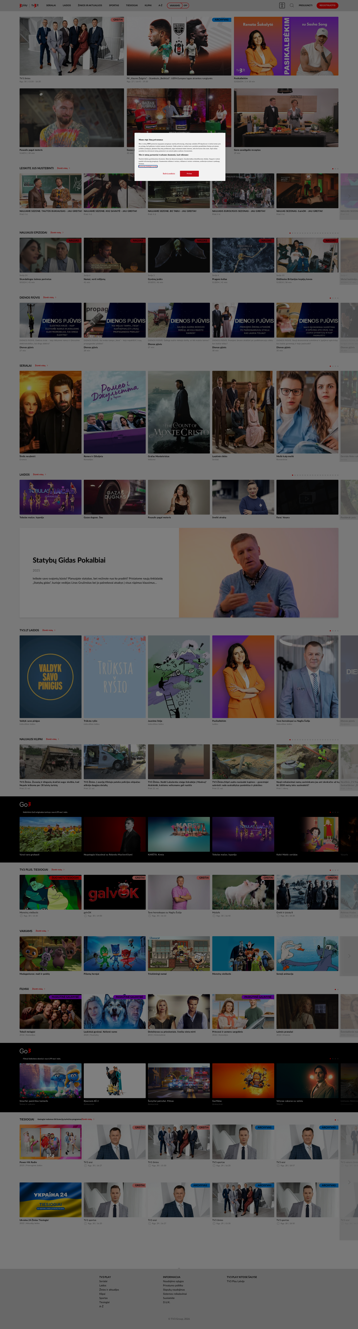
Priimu (189, 173)
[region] (180, 157)
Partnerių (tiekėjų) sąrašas (148, 166)
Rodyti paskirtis (169, 173)
